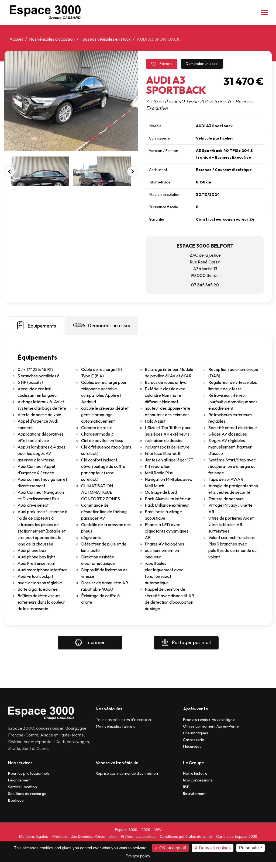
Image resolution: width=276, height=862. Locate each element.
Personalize (250, 848)
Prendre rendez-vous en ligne (209, 719)
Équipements (42, 326)
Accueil (16, 39)
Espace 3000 (126, 830)
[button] (264, 12)
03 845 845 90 (205, 284)
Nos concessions (197, 780)
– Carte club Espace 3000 (235, 836)
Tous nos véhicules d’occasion (123, 719)
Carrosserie (193, 739)
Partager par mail (191, 642)
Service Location (22, 786)
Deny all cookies (214, 848)
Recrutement (194, 793)
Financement (19, 780)
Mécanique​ (192, 746)
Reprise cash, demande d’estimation (127, 773)
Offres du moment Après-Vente (211, 726)
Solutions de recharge (27, 793)
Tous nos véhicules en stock (106, 39)
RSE (186, 786)
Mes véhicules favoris (115, 726)
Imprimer (94, 642)
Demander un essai (202, 63)
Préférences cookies (138, 836)
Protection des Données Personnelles (84, 836)
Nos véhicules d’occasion (52, 39)
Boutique (16, 800)
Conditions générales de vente (186, 836)
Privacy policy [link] (138, 856)
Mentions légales (33, 836)
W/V (157, 830)
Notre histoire (195, 773)
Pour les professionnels (29, 773)
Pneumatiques (195, 733)
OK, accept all (172, 848)
